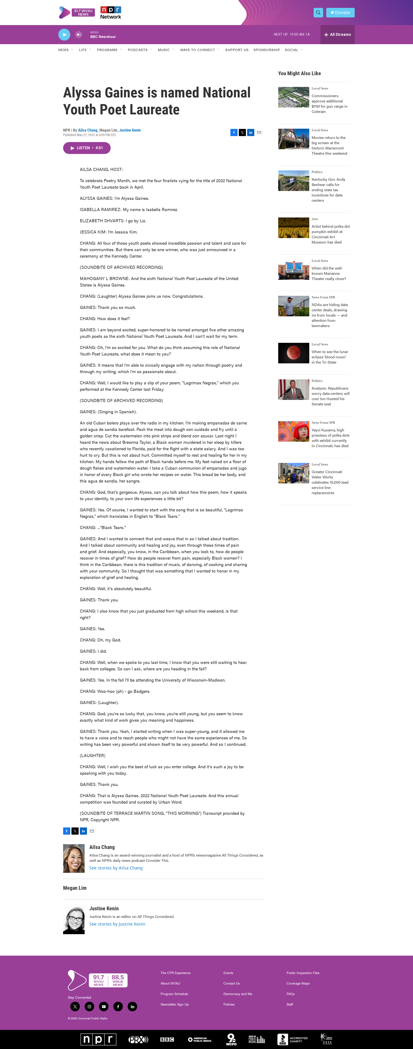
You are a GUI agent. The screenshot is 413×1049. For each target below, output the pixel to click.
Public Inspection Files (303, 973)
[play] (64, 34)
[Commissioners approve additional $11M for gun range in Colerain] (293, 97)
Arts (315, 219)
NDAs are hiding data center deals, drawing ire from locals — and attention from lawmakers (330, 315)
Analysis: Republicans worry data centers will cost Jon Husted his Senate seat (331, 396)
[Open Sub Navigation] (72, 50)
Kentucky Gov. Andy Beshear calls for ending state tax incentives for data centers (328, 189)
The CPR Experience (175, 973)
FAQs (291, 994)
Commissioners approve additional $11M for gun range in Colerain (330, 103)
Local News (320, 88)
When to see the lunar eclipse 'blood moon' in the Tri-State (330, 357)
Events (228, 973)
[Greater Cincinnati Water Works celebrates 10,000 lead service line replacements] (293, 473)
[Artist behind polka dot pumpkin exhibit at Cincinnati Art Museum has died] (293, 227)
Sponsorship (267, 49)
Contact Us (231, 983)
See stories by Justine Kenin (117, 924)
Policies (229, 1004)
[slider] (86, 34)
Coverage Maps (298, 983)
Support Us (237, 49)
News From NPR (323, 297)
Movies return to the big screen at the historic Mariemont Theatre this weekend (329, 145)
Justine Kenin (130, 130)
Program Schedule (174, 994)
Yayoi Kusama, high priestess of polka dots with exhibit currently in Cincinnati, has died (331, 437)
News (63, 49)
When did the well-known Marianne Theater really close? (329, 273)
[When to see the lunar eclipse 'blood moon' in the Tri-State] (293, 353)
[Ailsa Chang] (74, 858)
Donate (342, 12)
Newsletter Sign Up (175, 1004)
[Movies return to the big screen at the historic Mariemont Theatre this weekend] (293, 139)
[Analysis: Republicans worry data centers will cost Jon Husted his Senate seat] (293, 389)
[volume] (79, 34)
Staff (290, 1004)
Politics (317, 172)
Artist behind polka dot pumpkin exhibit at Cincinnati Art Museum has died (331, 234)
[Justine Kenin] (74, 920)
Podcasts (138, 49)
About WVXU (170, 983)
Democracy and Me (237, 994)
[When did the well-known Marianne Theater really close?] (293, 269)
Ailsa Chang (88, 130)
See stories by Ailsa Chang (116, 868)
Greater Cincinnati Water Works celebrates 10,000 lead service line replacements (330, 482)
